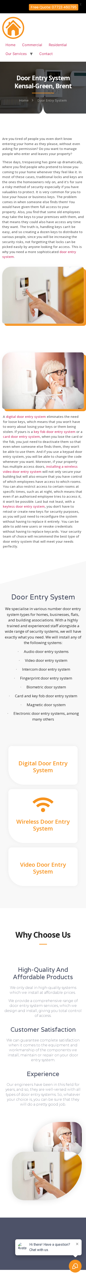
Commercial (32, 45)
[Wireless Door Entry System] (43, 804)
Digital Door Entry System (43, 766)
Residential (58, 45)
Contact (46, 53)
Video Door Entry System (43, 868)
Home (10, 45)
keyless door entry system (24, 506)
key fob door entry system (54, 431)
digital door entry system (26, 416)
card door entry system (21, 436)
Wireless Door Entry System (43, 824)
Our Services (16, 53)
